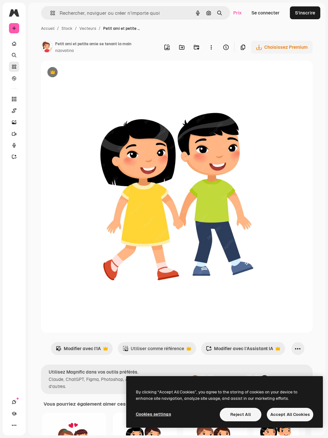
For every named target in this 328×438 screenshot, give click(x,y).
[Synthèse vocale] (14, 145)
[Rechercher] (14, 55)
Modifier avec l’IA (78, 350)
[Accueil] (14, 43)
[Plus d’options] (211, 47)
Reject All (240, 414)
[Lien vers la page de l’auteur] (47, 47)
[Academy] (14, 414)
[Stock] (14, 67)
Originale (83, 73)
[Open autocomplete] (50, 13)
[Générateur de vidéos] (14, 134)
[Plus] (14, 425)
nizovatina (64, 50)
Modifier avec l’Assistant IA (239, 350)
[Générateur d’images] (14, 122)
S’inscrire (305, 13)
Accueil (47, 28)
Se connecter (265, 13)
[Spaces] (14, 110)
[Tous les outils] (14, 99)
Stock (67, 28)
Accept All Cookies (290, 414)
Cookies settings (153, 414)
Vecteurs (87, 28)
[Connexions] (14, 402)
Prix (237, 13)
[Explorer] (14, 78)
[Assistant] (14, 157)
